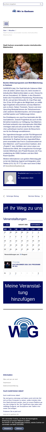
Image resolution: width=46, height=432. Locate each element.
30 (22, 232)
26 (16, 249)
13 (22, 241)
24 (5, 249)
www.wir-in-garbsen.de (11, 414)
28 (10, 232)
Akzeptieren (7, 428)
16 (39, 241)
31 (27, 232)
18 (10, 245)
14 (27, 241)
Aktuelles (12, 30)
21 (27, 245)
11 (10, 241)
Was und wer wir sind (10, 379)
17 (5, 245)
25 (10, 249)
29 (16, 232)
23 (39, 245)
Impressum (7, 382)
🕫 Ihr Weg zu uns (23, 208)
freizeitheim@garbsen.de (15, 166)
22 (33, 245)
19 (16, 245)
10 (5, 241)
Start (4, 30)
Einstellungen (19, 423)
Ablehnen (19, 428)
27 (5, 232)
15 (33, 241)
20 (22, 245)
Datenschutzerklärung (10, 386)
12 (16, 241)
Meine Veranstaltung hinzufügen (23, 292)
